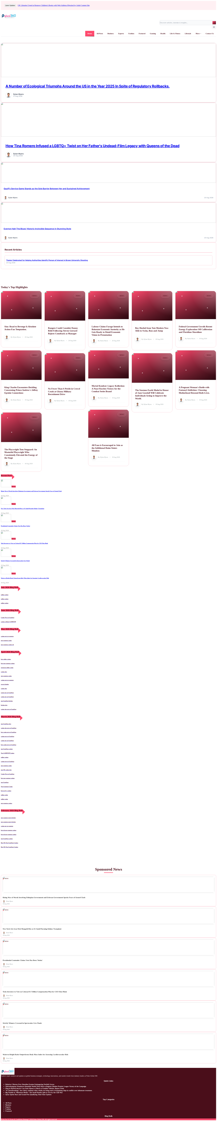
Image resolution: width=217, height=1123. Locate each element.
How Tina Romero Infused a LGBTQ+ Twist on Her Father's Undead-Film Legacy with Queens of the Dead (92, 146)
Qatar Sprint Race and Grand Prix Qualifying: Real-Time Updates (28, 1094)
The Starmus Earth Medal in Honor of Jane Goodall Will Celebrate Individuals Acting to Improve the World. (152, 394)
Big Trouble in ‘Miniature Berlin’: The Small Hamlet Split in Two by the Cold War (34, 1092)
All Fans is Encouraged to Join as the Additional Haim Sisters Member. (107, 448)
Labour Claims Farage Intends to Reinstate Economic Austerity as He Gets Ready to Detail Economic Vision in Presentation (108, 330)
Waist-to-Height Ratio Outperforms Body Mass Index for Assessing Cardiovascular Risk (25, 578)
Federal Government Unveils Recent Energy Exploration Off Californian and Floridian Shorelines (195, 329)
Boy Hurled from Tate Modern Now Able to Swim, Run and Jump (152, 329)
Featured (8, 1111)
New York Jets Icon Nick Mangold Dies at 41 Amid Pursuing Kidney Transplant (22, 508)
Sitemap (25, 1119)
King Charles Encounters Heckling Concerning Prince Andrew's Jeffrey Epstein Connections (21, 390)
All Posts (8, 1103)
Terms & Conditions (16, 1119)
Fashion (8, 1109)
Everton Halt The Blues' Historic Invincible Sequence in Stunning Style (37, 229)
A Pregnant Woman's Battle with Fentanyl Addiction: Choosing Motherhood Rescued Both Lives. (194, 390)
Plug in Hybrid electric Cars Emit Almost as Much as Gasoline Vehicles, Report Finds (34, 1088)
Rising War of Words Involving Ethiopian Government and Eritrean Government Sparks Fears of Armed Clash (31, 491)
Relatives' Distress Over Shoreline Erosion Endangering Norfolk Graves (29, 1084)
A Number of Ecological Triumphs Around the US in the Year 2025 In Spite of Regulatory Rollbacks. (88, 86)
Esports (8, 1107)
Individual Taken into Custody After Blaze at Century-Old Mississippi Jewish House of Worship (66, 5)
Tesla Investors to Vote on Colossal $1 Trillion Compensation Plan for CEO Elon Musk (24, 543)
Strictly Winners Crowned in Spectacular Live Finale (15, 560)
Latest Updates (10, 5)
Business (8, 1105)
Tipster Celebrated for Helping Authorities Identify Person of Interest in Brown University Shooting (47, 260)
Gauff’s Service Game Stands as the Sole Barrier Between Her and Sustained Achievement (47, 188)
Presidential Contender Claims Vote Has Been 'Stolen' (15, 526)
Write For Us (5, 1119)
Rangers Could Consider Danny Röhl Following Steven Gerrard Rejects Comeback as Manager (63, 331)
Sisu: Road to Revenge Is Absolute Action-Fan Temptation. (20, 328)
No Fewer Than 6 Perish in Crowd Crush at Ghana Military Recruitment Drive (64, 391)
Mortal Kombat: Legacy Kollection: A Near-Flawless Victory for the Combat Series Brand (108, 389)
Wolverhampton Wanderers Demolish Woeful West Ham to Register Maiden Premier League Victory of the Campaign (45, 1086)
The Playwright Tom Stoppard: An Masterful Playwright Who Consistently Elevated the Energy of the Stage (20, 453)
